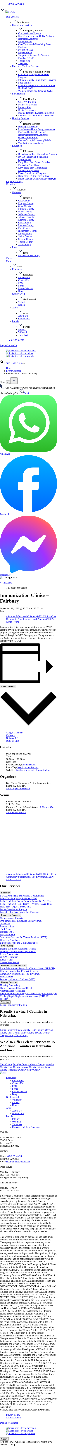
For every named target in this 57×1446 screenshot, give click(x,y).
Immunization (29, 764)
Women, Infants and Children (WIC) (17, 979)
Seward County (42, 1032)
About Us (17, 1110)
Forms (15, 1088)
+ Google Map (47, 807)
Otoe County (14, 1067)
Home (9, 368)
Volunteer (16, 1099)
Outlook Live (12, 741)
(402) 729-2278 (14, 1156)
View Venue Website (16, 812)
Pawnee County (28, 1067)
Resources (11, 1077)
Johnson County (37, 1064)
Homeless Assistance (10, 940)
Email (26, 393)
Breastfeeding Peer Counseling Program (19, 912)
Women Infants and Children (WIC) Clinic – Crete (31, 616)
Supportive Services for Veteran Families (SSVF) (23, 937)
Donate (15, 1105)
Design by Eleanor (9, 1422)
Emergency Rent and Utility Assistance (19, 942)
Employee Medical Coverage (26, 1127)
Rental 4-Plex (6, 959)
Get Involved (12, 1097)
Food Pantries (6, 976)
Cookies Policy (13, 1417)
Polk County (14, 1032)
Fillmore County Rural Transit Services (19, 971)
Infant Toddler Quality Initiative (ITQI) (18, 898)
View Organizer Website (18, 788)
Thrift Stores (6, 929)
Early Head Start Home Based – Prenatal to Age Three (26, 904)
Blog (14, 1094)
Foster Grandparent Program (13, 909)
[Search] (2, 363)
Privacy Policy (13, 1415)
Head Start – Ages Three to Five (15, 906)
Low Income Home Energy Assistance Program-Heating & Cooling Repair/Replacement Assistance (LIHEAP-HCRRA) (28, 996)
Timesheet (17, 1124)
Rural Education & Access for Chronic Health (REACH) (27, 968)
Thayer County (7, 1035)
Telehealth (5, 923)
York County (21, 1035)
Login (3, 345)
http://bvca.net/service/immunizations (32, 770)
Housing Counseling (10, 985)
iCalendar (10, 735)
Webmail (16, 1121)
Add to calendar (8, 686)
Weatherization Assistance (12, 990)
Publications (18, 1080)
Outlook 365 (12, 738)
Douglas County (21, 1064)
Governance (18, 1113)
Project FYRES (7, 934)
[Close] (14, 380)
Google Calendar (14, 732)
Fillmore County (22, 1030)
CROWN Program (9, 957)
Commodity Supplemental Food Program (20, 974)
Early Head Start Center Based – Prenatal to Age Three (26, 901)
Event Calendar (13, 371)
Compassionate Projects (11, 918)
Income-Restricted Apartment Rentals (18, 948)
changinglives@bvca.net (18, 1161)
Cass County (6, 1064)
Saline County (27, 1032)
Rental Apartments (9, 954)
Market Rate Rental (9, 962)
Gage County (37, 1030)
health (20, 767)
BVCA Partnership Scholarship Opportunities (22, 895)
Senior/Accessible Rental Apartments (18, 951)
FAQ (14, 1086)
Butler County (7, 1030)
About (9, 1108)
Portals (9, 1116)
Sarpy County (33, 1070)
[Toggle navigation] (23, 363)
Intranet (15, 1119)
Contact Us (11, 345)
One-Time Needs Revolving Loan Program (20, 921)
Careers (15, 1102)
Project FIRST (7, 931)
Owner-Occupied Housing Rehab (16, 988)
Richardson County (17, 1070)
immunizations (31, 767)
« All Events (6, 582)
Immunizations (7, 926)
